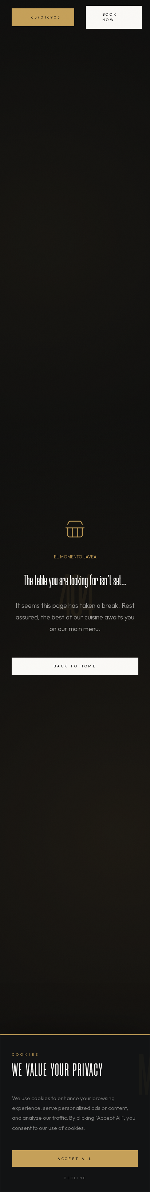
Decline (75, 1178)
